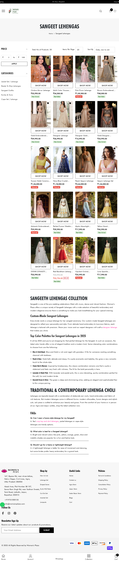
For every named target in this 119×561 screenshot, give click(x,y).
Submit (46, 530)
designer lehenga (110, 327)
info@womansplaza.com (15, 504)
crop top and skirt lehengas (47, 421)
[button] (59, 557)
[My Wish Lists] (115, 11)
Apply (14, 64)
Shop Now (40, 85)
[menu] (3, 10)
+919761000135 (12, 500)
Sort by (90, 49)
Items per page (68, 49)
